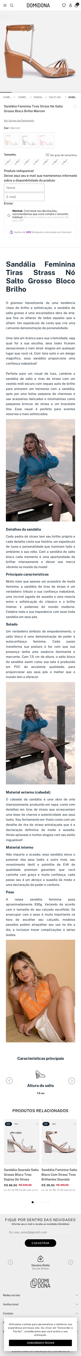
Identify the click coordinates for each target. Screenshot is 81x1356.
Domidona (23, 97)
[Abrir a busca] (12, 5)
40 (64, 161)
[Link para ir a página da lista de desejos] (64, 5)
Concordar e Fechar (40, 1343)
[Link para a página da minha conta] (70, 5)
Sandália (38, 97)
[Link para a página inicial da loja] (38, 5)
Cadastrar (40, 1243)
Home (6, 97)
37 (36, 161)
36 (26, 161)
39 (55, 161)
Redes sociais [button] (11, 1295)
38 (45, 161)
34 (7, 161)
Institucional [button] (10, 1304)
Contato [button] (8, 1313)
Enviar (8, 203)
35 (17, 161)
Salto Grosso (55, 97)
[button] (6, 92)
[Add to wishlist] (75, 106)
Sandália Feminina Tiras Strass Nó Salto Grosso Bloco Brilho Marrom (73, 97)
